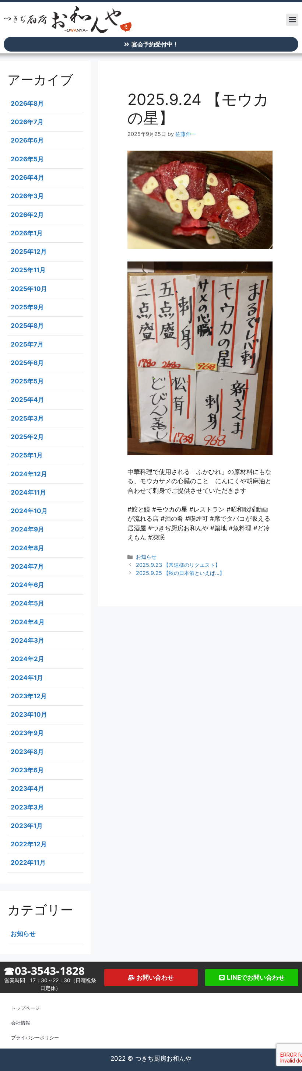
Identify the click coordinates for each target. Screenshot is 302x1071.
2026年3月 (27, 196)
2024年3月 (27, 640)
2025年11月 (28, 270)
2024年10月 (29, 511)
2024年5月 (27, 603)
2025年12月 (29, 251)
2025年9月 (27, 307)
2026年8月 (27, 103)
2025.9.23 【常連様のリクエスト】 (178, 565)
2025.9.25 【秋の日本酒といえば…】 (180, 573)
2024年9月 (27, 529)
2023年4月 (27, 788)
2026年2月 (27, 214)
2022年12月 (29, 844)
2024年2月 (27, 659)
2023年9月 (27, 733)
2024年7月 (27, 566)
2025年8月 (27, 325)
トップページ (25, 1008)
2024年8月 (27, 548)
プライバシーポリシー (35, 1037)
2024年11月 (28, 492)
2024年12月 (29, 474)
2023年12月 (29, 696)
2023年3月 (27, 807)
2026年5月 (27, 159)
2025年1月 (27, 455)
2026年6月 (27, 140)
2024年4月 (28, 622)
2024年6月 (27, 585)
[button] (292, 20)
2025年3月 (27, 418)
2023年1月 (27, 825)
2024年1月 (27, 677)
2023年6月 (27, 770)
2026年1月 (27, 233)
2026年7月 (27, 122)
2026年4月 (27, 177)
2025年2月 (27, 436)
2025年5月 (27, 381)
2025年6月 (27, 362)
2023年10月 (29, 714)
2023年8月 (27, 751)
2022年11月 (28, 862)
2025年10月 (29, 288)
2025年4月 (27, 399)
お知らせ (146, 557)
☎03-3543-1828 (44, 970)
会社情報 (20, 1023)
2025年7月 (27, 344)
